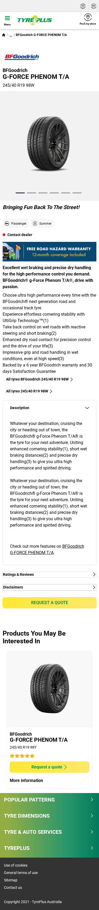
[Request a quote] (83, 6)
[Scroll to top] (85, 899)
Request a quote (49, 602)
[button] (11, 35)
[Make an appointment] (93, 6)
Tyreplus (17, 848)
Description (19, 408)
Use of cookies (15, 865)
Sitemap (10, 880)
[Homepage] (3, 35)
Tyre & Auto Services (33, 832)
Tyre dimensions (27, 815)
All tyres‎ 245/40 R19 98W (27, 391)
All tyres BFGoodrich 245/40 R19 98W (37, 379)
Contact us (13, 887)
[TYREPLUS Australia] (46, 20)
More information (26, 780)
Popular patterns (29, 799)
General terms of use (21, 873)
